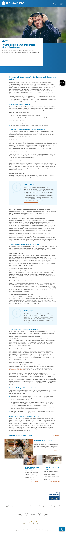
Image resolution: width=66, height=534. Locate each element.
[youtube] (45, 514)
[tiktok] (33, 514)
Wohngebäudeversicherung (31, 202)
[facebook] (39, 514)
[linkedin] (20, 514)
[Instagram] (26, 514)
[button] (54, 3)
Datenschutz (26, 530)
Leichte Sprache (46, 530)
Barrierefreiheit (36, 530)
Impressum (18, 530)
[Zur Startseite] (13, 3)
